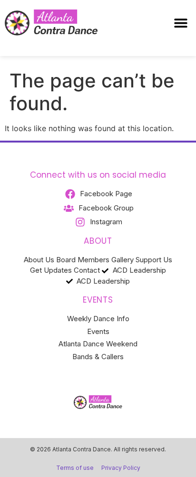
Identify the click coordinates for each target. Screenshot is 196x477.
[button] (180, 23)
